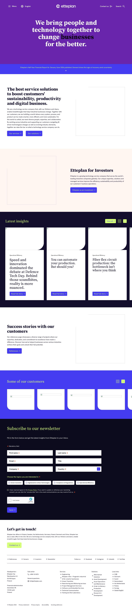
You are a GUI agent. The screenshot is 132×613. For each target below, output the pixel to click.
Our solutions (33, 133)
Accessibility (45, 605)
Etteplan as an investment (82, 191)
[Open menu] (9, 6)
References (13, 351)
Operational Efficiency (86, 483)
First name (13, 453)
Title (59, 461)
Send (11, 510)
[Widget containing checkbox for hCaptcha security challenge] (20, 500)
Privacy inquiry (35, 605)
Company (13, 469)
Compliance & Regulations (64, 483)
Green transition (16, 483)
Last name (62, 453)
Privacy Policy (32, 490)
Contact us (13, 545)
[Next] (125, 221)
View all (110, 221)
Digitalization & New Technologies (39, 483)
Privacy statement (24, 605)
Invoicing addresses (56, 605)
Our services (14, 133)
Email (11, 461)
